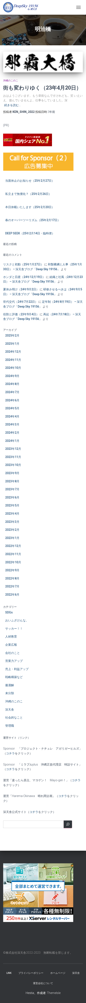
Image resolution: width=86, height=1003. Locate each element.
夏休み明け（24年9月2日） (21, 289)
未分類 (9, 693)
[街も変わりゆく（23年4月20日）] (43, 62)
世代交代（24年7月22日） (20, 301)
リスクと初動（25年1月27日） (23, 264)
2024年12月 (13, 351)
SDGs (9, 612)
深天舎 (9, 709)
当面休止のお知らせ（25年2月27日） (29, 180)
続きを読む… (12, 105)
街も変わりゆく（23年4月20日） (42, 87)
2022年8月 (12, 578)
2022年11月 (13, 554)
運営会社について (43, 983)
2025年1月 (12, 343)
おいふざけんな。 (17, 620)
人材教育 (11, 636)
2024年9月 (12, 376)
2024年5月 (12, 408)
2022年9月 (12, 570)
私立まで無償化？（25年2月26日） (28, 194)
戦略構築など (14, 677)
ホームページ (57, 973)
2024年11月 (13, 359)
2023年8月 (12, 481)
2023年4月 (12, 513)
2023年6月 (12, 497)
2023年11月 (13, 457)
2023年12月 (13, 448)
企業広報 (11, 644)
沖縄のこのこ (10, 80)
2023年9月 (12, 473)
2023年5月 (12, 505)
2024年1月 (12, 440)
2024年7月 (12, 392)
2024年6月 (12, 400)
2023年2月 (12, 529)
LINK (8, 973)
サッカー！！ (14, 628)
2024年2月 (12, 432)
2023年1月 (12, 538)
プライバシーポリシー (30, 973)
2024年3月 (12, 424)
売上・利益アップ (17, 669)
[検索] (68, 824)
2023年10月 (13, 465)
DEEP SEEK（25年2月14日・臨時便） (30, 233)
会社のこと (12, 653)
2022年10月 (13, 562)
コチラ (10, 753)
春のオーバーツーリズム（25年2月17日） (32, 220)
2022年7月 (12, 586)
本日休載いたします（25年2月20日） (29, 207)
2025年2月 (12, 335)
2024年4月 (12, 416)
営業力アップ (14, 661)
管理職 (9, 725)
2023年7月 (12, 489)
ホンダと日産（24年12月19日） (24, 277)
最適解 (9, 685)
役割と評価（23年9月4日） (21, 314)
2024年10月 (13, 367)
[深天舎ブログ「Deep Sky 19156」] (22, 7)
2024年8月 (12, 384)
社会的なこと (14, 717)
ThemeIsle (54, 993)
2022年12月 (13, 546)
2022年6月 (12, 594)
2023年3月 (12, 521)
